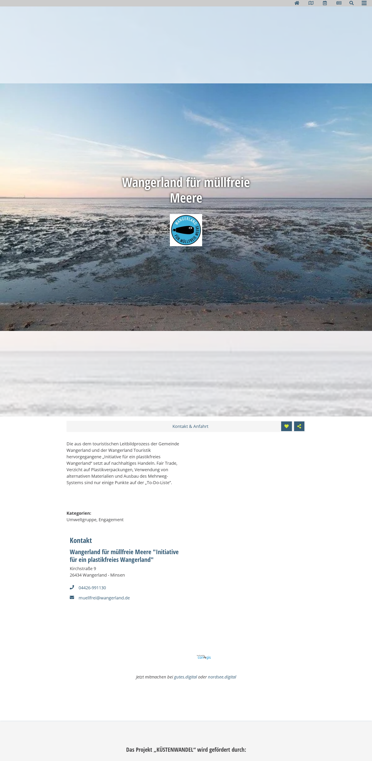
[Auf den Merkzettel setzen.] (286, 426)
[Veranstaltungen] (325, 3)
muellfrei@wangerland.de (104, 598)
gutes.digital (185, 677)
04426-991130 (92, 588)
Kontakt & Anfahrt (190, 426)
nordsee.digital (222, 677)
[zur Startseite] (296, 3)
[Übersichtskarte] (310, 3)
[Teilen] (299, 426)
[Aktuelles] (338, 3)
